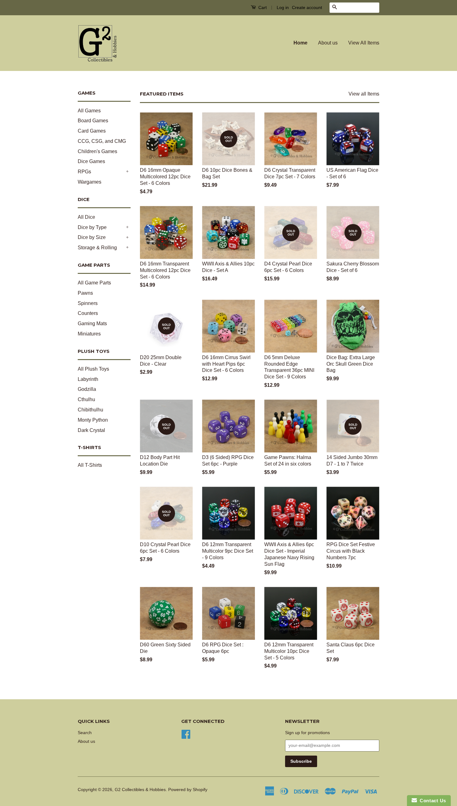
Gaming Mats (92, 323)
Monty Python (93, 420)
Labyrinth (88, 379)
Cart (262, 7)
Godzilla (87, 389)
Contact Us (431, 800)
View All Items (363, 42)
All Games (89, 110)
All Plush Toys (93, 369)
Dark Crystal (91, 430)
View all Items (364, 93)
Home (300, 42)
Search (85, 732)
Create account (307, 7)
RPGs (84, 171)
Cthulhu (86, 399)
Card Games (92, 131)
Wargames (89, 182)
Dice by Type (92, 227)
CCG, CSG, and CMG (102, 141)
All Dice (86, 217)
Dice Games (91, 161)
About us (328, 42)
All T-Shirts (90, 465)
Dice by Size (92, 237)
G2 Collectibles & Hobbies (140, 789)
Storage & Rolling (97, 247)
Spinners (88, 303)
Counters (88, 313)
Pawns (85, 293)
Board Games (93, 120)
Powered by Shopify (187, 789)
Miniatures (89, 333)
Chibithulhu (90, 409)
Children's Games (97, 151)
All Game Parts (94, 282)
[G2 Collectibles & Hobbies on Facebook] (186, 733)
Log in (283, 7)
